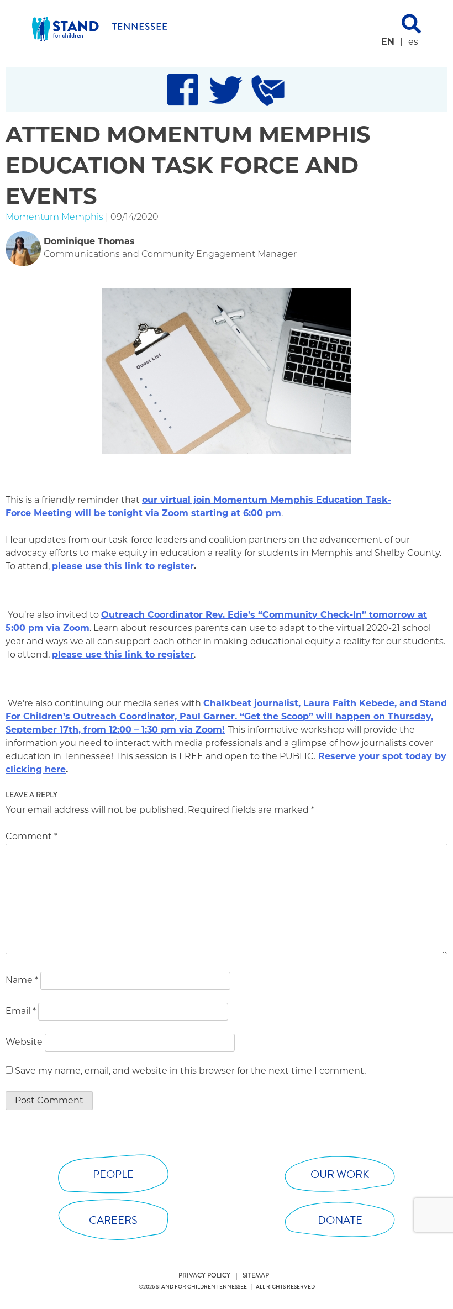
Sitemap (256, 1275)
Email (21, 1011)
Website (24, 1042)
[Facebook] (183, 89)
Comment (31, 837)
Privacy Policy (204, 1275)
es (413, 42)
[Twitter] (225, 89)
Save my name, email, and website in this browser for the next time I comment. (190, 1071)
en (387, 42)
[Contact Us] (268, 89)
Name (22, 980)
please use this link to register (123, 566)
